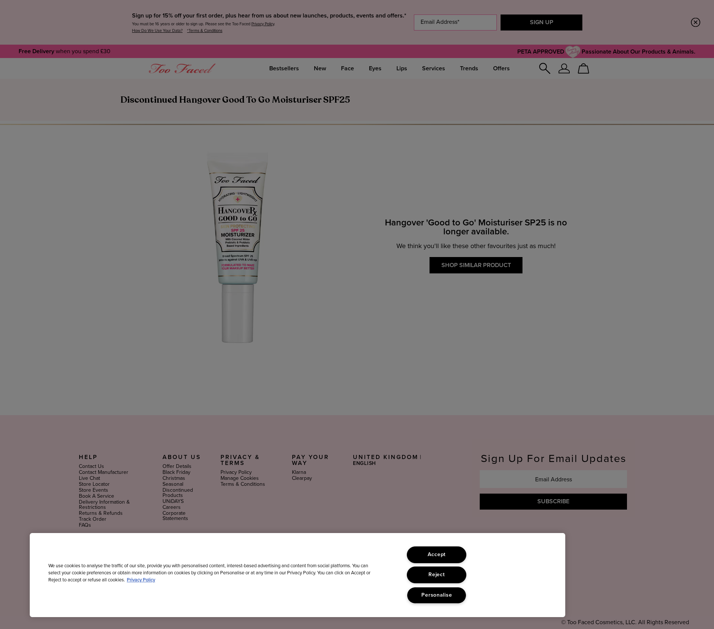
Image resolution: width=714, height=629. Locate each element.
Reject (436, 574)
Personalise (436, 595)
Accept (437, 554)
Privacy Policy (141, 580)
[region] (297, 575)
